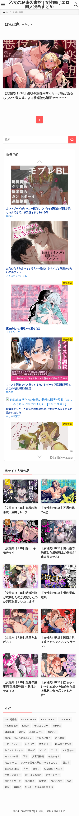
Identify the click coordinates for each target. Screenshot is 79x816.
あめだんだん (36, 732)
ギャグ (31, 750)
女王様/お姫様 (12, 768)
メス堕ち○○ (68, 750)
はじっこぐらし (13, 744)
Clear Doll (65, 719)
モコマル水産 (11, 756)
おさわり (52, 732)
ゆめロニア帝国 (63, 744)
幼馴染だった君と (53, 768)
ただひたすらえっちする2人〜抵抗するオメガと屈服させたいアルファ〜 (39, 222)
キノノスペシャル (14, 750)
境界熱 (9, 344)
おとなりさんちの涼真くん (18, 738)
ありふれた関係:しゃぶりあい (22, 421)
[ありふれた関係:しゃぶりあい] (39, 396)
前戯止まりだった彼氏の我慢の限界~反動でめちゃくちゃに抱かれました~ (39, 363)
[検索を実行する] (72, 139)
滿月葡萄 (30, 781)
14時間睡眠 (10, 719)
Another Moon (28, 719)
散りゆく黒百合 (33, 775)
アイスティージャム (16, 228)
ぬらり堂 (59, 738)
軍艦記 (17, 787)
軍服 (7, 787)
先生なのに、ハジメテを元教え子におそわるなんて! (31, 762)
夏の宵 (66, 762)
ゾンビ (42, 750)
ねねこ (9, 168)
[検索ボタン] (75, 4)
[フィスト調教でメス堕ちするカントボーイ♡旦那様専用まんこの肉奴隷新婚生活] (39, 312)
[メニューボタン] (3, 4)
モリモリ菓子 (13, 368)
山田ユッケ (12, 425)
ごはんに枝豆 (44, 738)
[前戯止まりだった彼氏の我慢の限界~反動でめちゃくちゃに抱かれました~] (39, 354)
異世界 (42, 781)
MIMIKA (57, 725)
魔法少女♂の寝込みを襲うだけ (23, 281)
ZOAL (22, 732)
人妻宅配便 (38, 756)
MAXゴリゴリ (41, 725)
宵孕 (26, 768)
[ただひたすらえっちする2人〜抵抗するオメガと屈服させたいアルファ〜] (39, 196)
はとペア (30, 744)
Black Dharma (47, 719)
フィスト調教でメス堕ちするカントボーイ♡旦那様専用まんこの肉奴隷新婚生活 (38, 339)
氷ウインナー (53, 775)
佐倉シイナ (54, 756)
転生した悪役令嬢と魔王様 (39, 787)
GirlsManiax (61, 458)
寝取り (36, 768)
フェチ (54, 750)
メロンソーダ (13, 284)
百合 (69, 781)
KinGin (25, 725)
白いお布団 (56, 781)
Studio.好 (9, 732)
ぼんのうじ (45, 744)
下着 (25, 756)
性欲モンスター (13, 775)
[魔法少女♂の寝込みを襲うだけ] (39, 256)
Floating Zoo (11, 725)
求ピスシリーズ (13, 781)
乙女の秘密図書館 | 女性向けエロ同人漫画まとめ (39, 4)
